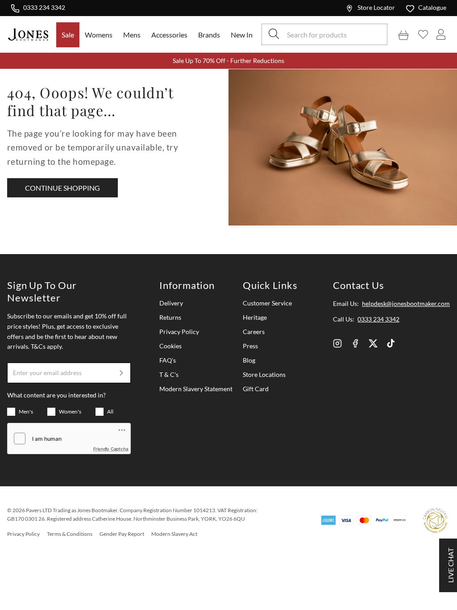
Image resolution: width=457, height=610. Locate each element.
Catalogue (432, 7)
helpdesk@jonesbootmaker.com (406, 303)
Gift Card (256, 389)
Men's (26, 411)
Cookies (170, 346)
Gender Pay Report (122, 534)
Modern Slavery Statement (196, 389)
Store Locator (376, 7)
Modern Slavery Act (174, 534)
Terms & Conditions (69, 534)
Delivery (171, 303)
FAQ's (167, 360)
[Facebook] (355, 343)
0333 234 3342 (44, 7)
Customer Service (267, 303)
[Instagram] (337, 343)
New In (242, 34)
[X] (373, 343)
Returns (170, 317)
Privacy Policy (179, 331)
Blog (249, 360)
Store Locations (264, 374)
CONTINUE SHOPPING (62, 188)
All (110, 411)
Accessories (169, 34)
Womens (98, 34)
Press (250, 346)
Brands (209, 34)
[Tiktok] (390, 343)
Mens (132, 34)
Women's (70, 411)
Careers (254, 331)
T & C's (169, 374)
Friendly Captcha (111, 448)
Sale (68, 34)
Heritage (255, 317)
